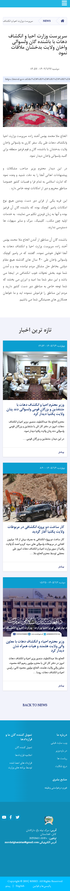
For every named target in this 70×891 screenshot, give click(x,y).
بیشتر (61, 452)
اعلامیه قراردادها (23, 755)
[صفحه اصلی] (47, 820)
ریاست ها (62, 758)
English (20, 886)
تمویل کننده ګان (23, 747)
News (47, 21)
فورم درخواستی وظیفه (56, 787)
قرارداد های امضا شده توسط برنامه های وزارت (20, 765)
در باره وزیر (61, 750)
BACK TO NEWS (35, 705)
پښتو (7, 886)
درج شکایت (61, 766)
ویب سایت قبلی (59, 743)
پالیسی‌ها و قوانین (42, 886)
